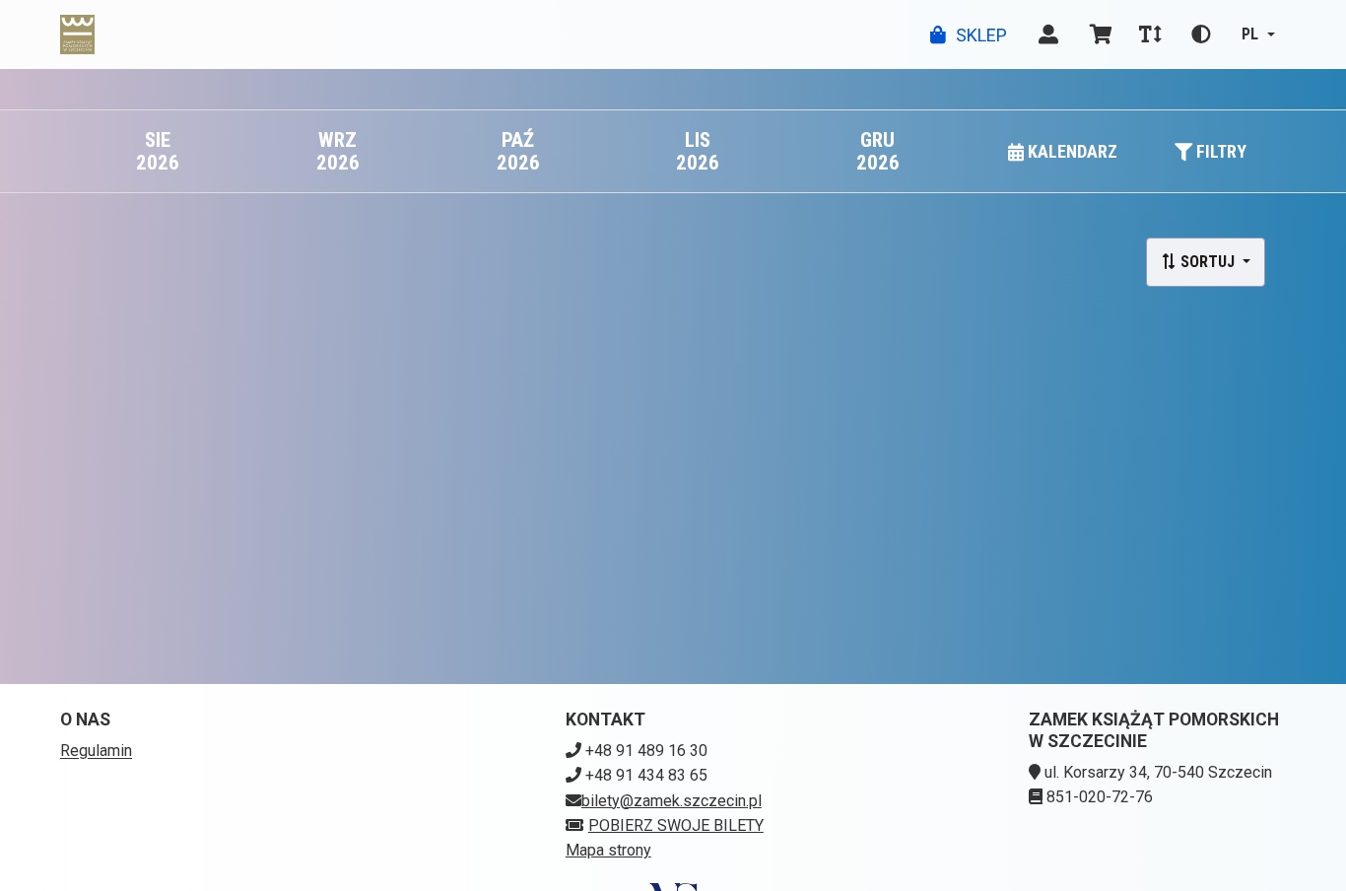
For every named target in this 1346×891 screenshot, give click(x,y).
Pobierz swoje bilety (676, 825)
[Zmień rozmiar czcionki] (1150, 34)
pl (1250, 34)
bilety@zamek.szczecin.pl (671, 800)
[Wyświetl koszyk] (1101, 34)
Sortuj (1208, 261)
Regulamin (96, 750)
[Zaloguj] (1048, 34)
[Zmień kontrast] (1201, 34)
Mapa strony (608, 850)
